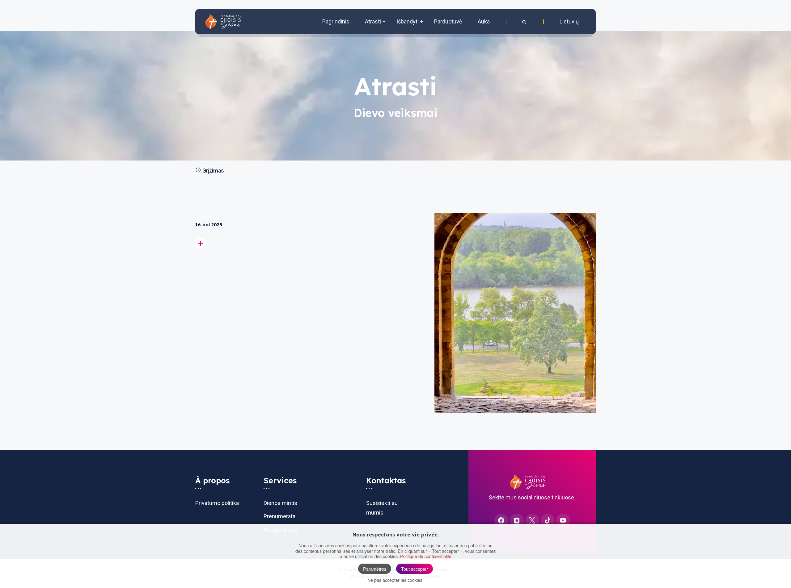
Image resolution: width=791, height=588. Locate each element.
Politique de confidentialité (425, 556)
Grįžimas (212, 170)
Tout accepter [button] (414, 568)
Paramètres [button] (374, 568)
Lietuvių (569, 21)
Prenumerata (279, 516)
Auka (484, 21)
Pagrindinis (335, 21)
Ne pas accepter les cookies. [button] (395, 580)
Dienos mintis (280, 503)
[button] (524, 21)
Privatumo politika (217, 503)
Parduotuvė (448, 21)
